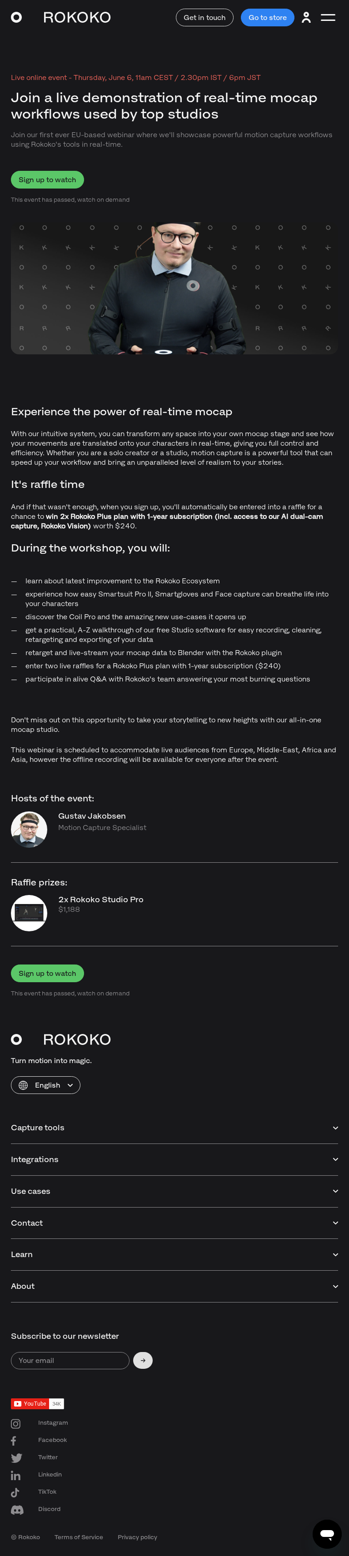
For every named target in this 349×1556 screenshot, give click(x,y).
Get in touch (205, 17)
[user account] (306, 17)
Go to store (268, 17)
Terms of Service (79, 1537)
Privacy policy (137, 1537)
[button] (45, 1085)
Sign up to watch (47, 180)
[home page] (61, 17)
